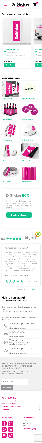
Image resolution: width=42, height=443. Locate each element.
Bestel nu (9, 65)
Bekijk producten (19, 215)
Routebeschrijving (29, 429)
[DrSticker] (21, 4)
